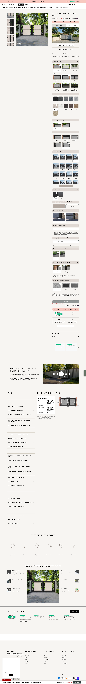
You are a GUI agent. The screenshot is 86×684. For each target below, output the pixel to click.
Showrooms (70, 4)
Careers (63, 674)
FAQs (63, 661)
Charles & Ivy (12, 678)
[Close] (84, 369)
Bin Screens (26, 661)
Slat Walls (26, 663)
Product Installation (73, 25)
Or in (63, 18)
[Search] (78, 5)
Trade (75, 4)
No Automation (72, 206)
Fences (26, 653)
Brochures (63, 672)
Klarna (45, 663)
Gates (26, 659)
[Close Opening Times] (19, 659)
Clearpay (45, 665)
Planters (26, 657)
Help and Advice (64, 663)
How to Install (64, 659)
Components (27, 665)
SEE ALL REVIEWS (74, 611)
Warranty (45, 661)
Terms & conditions (46, 659)
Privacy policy (45, 657)
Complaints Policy (46, 670)
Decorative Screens (27, 655)
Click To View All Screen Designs (66, 186)
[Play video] (61, 374)
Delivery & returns (46, 655)
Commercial (64, 655)
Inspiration (63, 657)
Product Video (59, 25)
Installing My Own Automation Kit (59, 206)
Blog (62, 670)
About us (45, 653)
